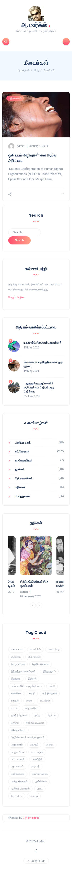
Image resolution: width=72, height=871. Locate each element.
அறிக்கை (16, 656)
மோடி (40, 788)
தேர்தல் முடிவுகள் (35, 722)
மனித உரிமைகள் (19, 781)
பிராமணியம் (17, 766)
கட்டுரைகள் (22, 451)
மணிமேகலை (18, 773)
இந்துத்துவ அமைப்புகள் (23, 671)
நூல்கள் (20, 469)
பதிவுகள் (20, 487)
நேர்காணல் (17, 744)
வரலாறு (34, 796)
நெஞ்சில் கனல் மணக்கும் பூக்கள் (28, 737)
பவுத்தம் (34, 744)
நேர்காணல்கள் (24, 478)
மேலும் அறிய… (17, 297)
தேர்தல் (15, 722)
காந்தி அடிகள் (49, 693)
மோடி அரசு (16, 796)
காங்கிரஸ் (16, 693)
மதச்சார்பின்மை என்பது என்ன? (42, 343)
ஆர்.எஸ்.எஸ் (34, 656)
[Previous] (33, 605)
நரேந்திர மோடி (18, 730)
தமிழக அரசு (31, 708)
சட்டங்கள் (45, 700)
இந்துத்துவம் (49, 671)
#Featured (16, 649)
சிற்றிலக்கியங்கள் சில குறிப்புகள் (34, 583)
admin (20, 145)
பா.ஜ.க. (50, 744)
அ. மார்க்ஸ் (36, 24)
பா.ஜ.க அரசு (17, 751)
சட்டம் (14, 708)
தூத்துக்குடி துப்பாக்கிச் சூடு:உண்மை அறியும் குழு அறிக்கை (39, 387)
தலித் (37, 715)
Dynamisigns (31, 817)
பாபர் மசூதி (37, 751)
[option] (36, 567)
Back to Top (38, 860)
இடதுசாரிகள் (18, 664)
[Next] (39, 605)
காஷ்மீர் (15, 700)
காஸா (29, 700)
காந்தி (32, 693)
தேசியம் (52, 715)
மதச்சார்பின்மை (40, 773)
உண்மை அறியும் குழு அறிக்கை (26, 686)
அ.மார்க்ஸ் (35, 649)
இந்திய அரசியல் (40, 664)
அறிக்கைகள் (15, 98)
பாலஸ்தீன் (37, 759)
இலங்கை (16, 678)
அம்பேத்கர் (53, 649)
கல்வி (52, 686)
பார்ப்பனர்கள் (18, 759)
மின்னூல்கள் (22, 496)
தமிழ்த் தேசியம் (19, 715)
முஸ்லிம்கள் (41, 781)
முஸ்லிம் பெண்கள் (20, 788)
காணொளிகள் (23, 460)
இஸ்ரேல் (32, 678)
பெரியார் (35, 766)
